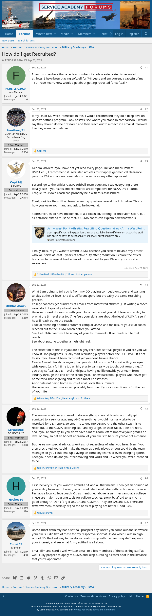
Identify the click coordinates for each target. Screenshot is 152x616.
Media (65, 34)
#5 (146, 408)
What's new (44, 34)
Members (84, 34)
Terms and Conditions (104, 609)
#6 (146, 478)
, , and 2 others (63, 398)
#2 (146, 109)
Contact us (71, 596)
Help (130, 596)
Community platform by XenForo (76, 603)
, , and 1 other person (64, 274)
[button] (55, 33)
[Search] (146, 33)
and (58, 468)
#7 (146, 523)
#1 (146, 67)
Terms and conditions (93, 596)
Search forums (26, 40)
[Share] (140, 67)
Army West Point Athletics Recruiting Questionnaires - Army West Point (95, 228)
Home (9, 34)
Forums (24, 34)
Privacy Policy (80, 609)
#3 (146, 161)
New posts (8, 40)
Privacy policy (117, 596)
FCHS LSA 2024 (14, 60)
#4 (146, 284)
